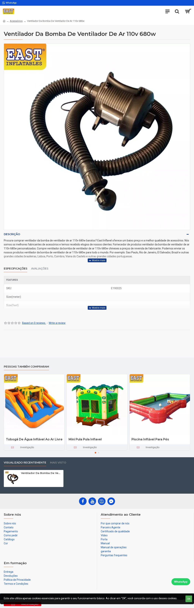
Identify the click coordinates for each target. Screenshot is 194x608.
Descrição (12, 234)
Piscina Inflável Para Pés (150, 439)
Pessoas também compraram (26, 366)
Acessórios (16, 21)
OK (188, 598)
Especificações (15, 268)
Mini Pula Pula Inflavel (85, 439)
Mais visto (58, 462)
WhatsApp (181, 581)
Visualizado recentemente (25, 462)
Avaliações (39, 268)
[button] (95, 452)
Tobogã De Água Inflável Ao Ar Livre (34, 439)
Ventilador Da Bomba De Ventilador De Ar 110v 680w (41, 472)
